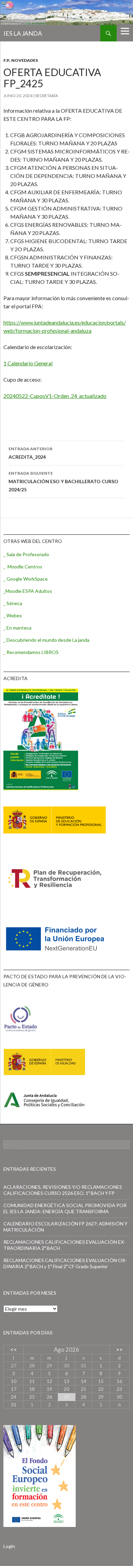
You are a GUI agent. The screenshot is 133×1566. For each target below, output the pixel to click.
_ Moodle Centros (22, 566)
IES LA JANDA (22, 33)
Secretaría (46, 95)
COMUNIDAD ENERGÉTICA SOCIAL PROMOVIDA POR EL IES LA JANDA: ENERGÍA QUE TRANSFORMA (65, 1208)
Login (9, 1546)
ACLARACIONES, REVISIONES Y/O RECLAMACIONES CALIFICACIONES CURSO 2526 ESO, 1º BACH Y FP (62, 1190)
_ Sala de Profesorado (26, 554)
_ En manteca (17, 628)
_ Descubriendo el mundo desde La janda (46, 640)
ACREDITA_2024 (31, 453)
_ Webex (12, 615)
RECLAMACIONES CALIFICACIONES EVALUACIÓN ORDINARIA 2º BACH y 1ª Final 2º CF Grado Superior (65, 1263)
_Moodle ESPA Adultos (27, 591)
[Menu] (125, 30)
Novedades (24, 60)
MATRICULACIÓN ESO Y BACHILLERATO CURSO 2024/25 (63, 481)
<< (13, 1349)
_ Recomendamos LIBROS (31, 652)
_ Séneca (12, 603)
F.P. (6, 60)
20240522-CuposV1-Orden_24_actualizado (54, 396)
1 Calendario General (28, 363)
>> (119, 1349)
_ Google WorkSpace (25, 579)
